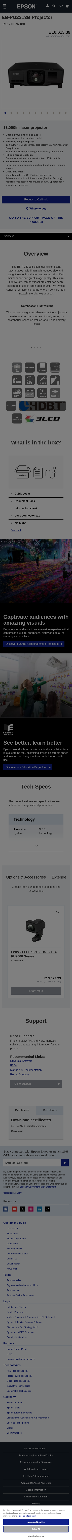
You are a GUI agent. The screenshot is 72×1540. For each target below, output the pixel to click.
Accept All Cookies (36, 1522)
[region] (36, 1522)
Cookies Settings (36, 1536)
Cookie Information (27, 1516)
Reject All (36, 1529)
